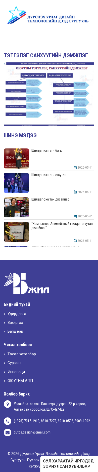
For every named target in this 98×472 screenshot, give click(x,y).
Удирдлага (17, 313)
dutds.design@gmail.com (32, 432)
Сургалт (14, 363)
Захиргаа (15, 322)
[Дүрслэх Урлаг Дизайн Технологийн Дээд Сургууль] (45, 15)
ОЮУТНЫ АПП (20, 380)
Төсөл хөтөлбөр (22, 354)
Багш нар (15, 331)
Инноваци (16, 372)
